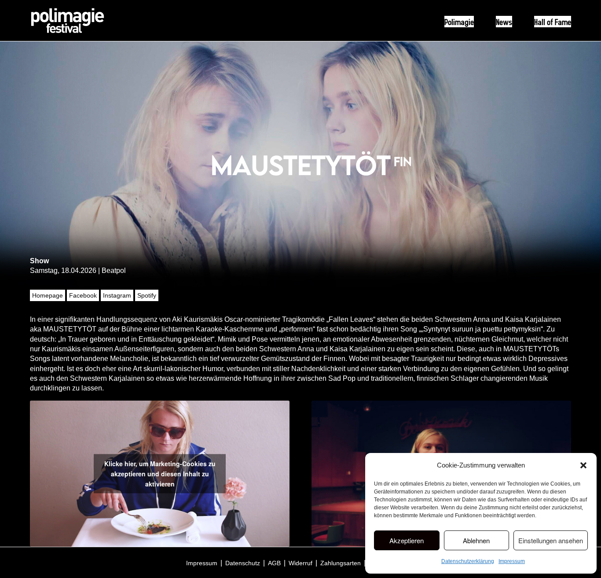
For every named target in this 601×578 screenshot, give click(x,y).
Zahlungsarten (340, 563)
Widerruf (300, 563)
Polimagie (459, 21)
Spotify (146, 295)
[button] (583, 465)
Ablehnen (476, 540)
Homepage (47, 295)
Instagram (117, 295)
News (504, 21)
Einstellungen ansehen (550, 540)
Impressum (511, 561)
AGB (274, 563)
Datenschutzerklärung (467, 561)
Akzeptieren (406, 540)
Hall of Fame (552, 21)
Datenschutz (242, 563)
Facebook (83, 295)
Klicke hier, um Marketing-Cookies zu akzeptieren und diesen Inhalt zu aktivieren (160, 473)
